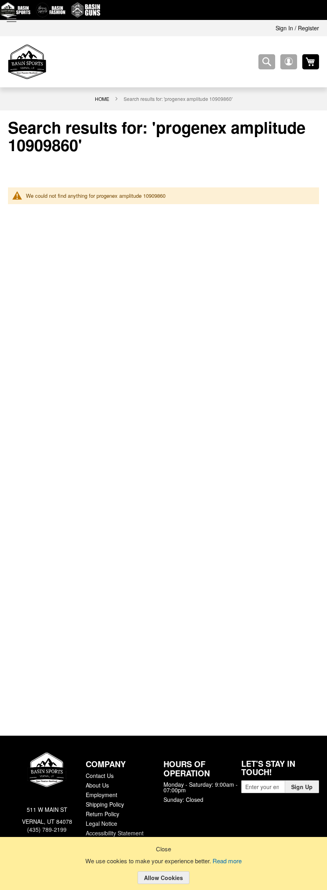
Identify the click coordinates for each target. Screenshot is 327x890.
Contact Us (99, 775)
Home (102, 98)
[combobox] (266, 61)
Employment (101, 794)
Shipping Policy (104, 803)
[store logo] (27, 61)
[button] (288, 61)
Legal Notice (101, 822)
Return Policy (102, 813)
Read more (228, 861)
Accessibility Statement (114, 832)
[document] (163, 869)
